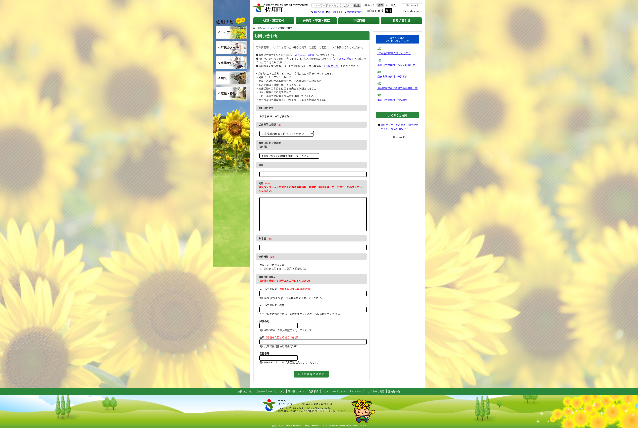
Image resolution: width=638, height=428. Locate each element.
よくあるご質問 (304, 54)
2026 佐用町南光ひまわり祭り (394, 53)
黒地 (388, 10)
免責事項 (313, 391)
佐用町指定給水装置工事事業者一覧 (397, 88)
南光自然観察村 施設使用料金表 (396, 65)
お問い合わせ (401, 20)
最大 (393, 5)
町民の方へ (231, 47)
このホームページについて (270, 391)
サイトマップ (412, 5)
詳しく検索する (335, 11)
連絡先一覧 (331, 66)
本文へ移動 (319, 11)
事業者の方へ (231, 62)
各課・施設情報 (273, 20)
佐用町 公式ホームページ (280, 8)
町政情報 (359, 20)
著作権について (296, 391)
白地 (380, 10)
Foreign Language (412, 10)
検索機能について (355, 11)
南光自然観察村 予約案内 (392, 76)
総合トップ (231, 32)
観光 (231, 78)
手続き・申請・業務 (316, 20)
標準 (380, 5)
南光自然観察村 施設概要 (392, 99)
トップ (271, 27)
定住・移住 (231, 93)
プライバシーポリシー (334, 391)
